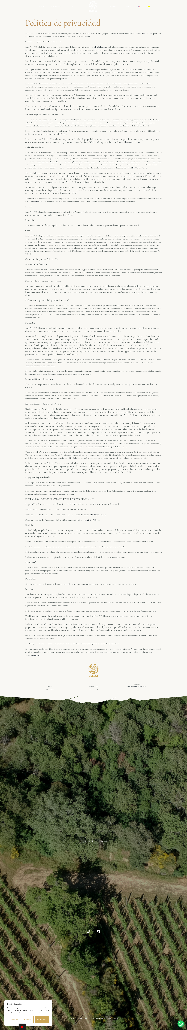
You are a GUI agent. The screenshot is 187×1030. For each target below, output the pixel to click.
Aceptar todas (41, 1020)
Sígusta (115, 1018)
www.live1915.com (98, 47)
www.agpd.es (34, 655)
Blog (128, 7)
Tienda (71, 7)
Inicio (41, 7)
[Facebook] (98, 931)
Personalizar (14, 1020)
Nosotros (56, 7)
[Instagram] (88, 931)
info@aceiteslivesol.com (136, 686)
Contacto (114, 7)
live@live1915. (37, 201)
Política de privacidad (100, 841)
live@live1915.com (144, 33)
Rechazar (27, 1020)
